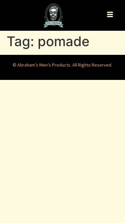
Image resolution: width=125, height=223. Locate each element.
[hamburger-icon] (109, 15)
